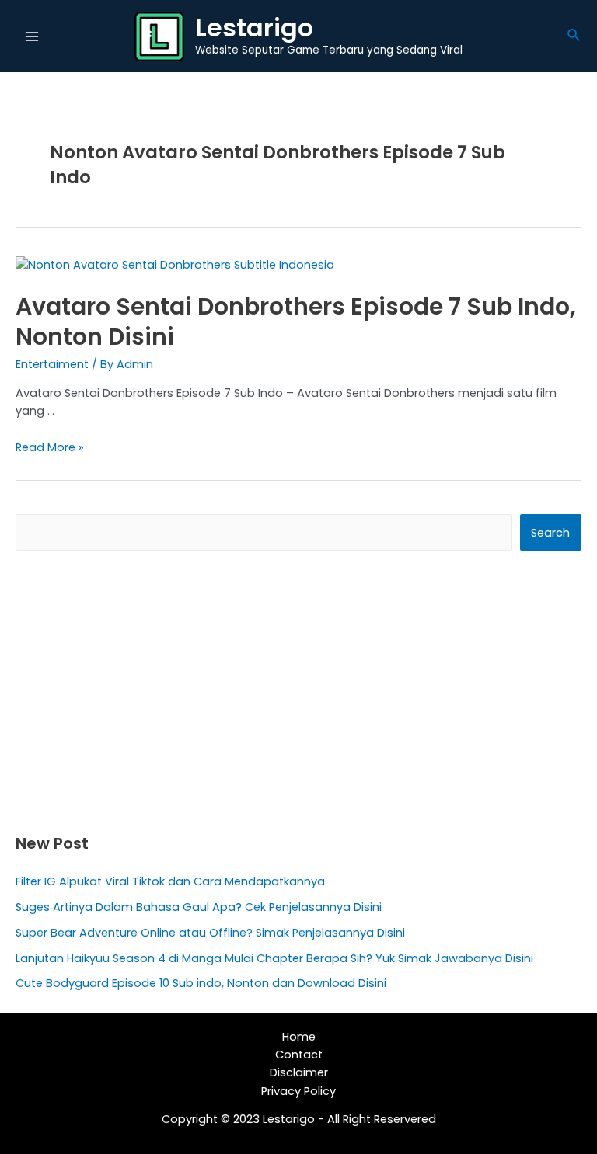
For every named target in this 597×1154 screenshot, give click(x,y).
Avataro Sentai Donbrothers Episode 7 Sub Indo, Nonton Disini (296, 321)
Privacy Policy (298, 1091)
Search (550, 533)
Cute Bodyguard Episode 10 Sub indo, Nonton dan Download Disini (201, 983)
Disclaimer (299, 1072)
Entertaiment (52, 364)
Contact (299, 1054)
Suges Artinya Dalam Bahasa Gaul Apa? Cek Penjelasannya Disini (199, 907)
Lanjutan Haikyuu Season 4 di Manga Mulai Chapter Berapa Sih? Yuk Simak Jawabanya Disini (274, 958)
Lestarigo (254, 27)
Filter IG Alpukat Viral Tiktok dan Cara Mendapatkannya (170, 881)
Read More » (50, 447)
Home (299, 1037)
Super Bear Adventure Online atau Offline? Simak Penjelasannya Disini (210, 932)
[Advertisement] (298, 691)
